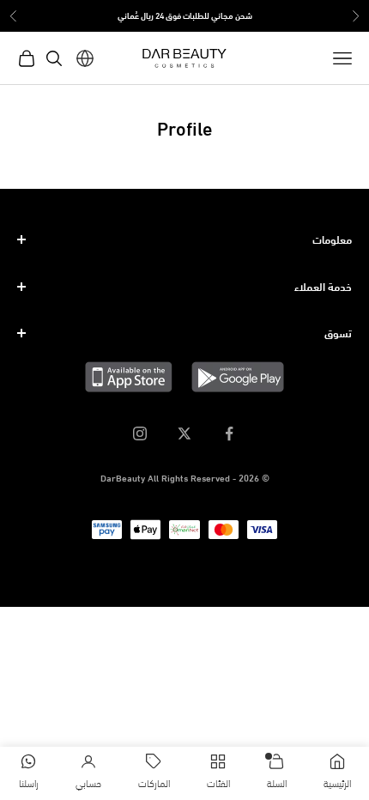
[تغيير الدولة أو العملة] (85, 58)
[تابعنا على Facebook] (229, 433)
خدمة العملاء (323, 285)
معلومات (332, 238)
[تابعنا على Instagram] (139, 433)
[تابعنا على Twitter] (184, 433)
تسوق (338, 332)
